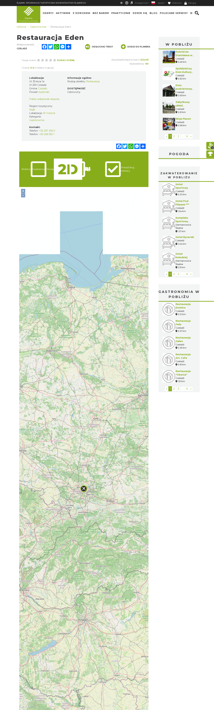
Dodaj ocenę (66, 60)
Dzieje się (140, 13)
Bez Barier (101, 13)
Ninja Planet (183, 118)
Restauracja (93, 81)
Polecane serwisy (174, 13)
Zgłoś (144, 59)
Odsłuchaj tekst (102, 46)
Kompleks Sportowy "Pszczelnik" (184, 221)
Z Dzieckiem (81, 13)
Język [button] (161, 3)
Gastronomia (36, 120)
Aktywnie (63, 13)
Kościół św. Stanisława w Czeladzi (184, 55)
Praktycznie (120, 13)
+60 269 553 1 (46, 134)
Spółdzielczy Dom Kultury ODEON (184, 72)
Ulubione (176, 3)
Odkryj (48, 13)
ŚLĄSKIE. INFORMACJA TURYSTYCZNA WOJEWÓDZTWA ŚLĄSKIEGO (51, 3)
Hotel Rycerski (185, 237)
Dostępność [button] (141, 3)
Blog (153, 13)
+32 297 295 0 (47, 130)
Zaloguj (192, 3)
